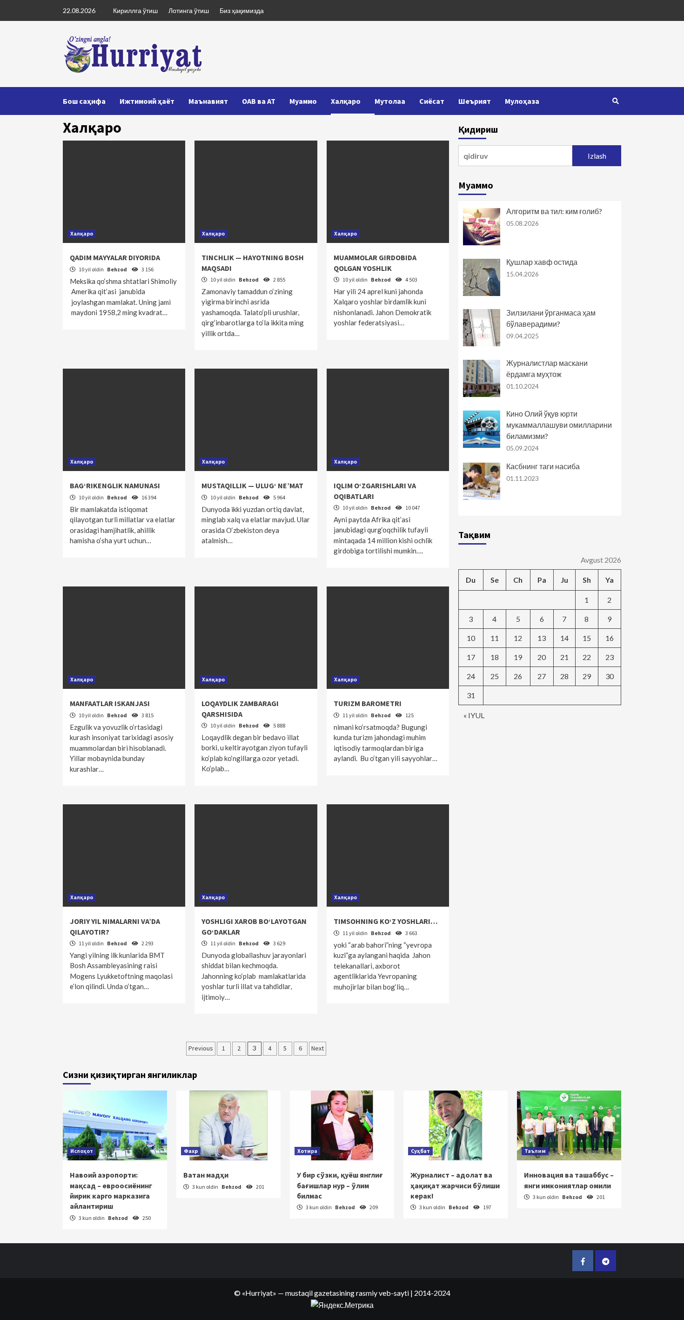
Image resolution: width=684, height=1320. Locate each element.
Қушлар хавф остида (541, 261)
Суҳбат (420, 1150)
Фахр (191, 1150)
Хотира (307, 1150)
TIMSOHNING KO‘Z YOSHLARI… (386, 921)
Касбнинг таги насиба (543, 466)
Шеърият (474, 101)
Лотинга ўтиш (188, 10)
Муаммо (303, 101)
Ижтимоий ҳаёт (147, 101)
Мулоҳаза (522, 101)
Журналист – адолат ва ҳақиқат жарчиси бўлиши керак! (455, 1185)
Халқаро (346, 101)
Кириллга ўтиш (135, 10)
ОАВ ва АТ (258, 101)
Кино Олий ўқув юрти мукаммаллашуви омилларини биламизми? (559, 424)
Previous (200, 1048)
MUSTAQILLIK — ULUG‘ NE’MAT (252, 485)
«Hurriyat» (259, 1292)
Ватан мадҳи (205, 1174)
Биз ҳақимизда (242, 10)
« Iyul (473, 715)
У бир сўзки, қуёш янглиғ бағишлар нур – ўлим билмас (340, 1185)
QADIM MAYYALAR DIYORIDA (115, 257)
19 (518, 657)
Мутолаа (390, 101)
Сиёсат (431, 101)
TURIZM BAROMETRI (368, 703)
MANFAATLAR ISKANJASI (110, 703)
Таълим (535, 1150)
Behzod (117, 269)
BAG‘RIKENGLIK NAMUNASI (115, 485)
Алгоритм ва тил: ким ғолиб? (554, 211)
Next (317, 1048)
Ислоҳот (81, 1150)
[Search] (615, 101)
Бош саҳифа (84, 101)
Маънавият (208, 101)
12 (518, 637)
